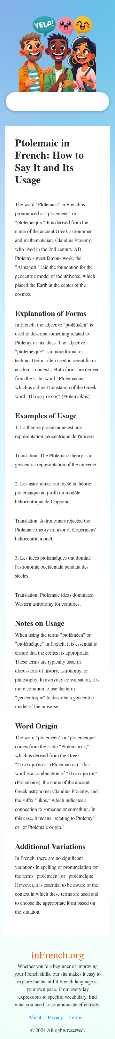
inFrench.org (57, 954)
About (34, 1017)
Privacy (55, 1017)
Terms (75, 1017)
